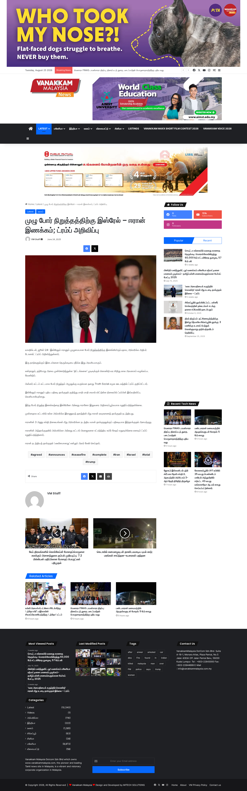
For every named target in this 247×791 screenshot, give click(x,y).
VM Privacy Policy (198, 785)
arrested (151, 652)
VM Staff (35, 239)
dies (130, 658)
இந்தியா (73, 128)
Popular (178, 240)
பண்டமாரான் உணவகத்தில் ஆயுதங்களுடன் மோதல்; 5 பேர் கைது (133, 610)
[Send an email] (42, 239)
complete (100, 454)
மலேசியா (58, 128)
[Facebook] (86, 248)
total (147, 454)
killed (130, 663)
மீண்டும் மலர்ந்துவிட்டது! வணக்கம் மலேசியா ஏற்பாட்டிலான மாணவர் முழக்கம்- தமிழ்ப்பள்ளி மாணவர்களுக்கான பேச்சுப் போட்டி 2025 (192, 274)
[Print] (108, 476)
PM (129, 669)
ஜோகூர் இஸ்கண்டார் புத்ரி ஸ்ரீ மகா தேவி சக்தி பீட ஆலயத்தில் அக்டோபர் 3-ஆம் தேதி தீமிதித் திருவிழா (177, 476)
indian (164, 658)
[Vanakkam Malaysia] (56, 87)
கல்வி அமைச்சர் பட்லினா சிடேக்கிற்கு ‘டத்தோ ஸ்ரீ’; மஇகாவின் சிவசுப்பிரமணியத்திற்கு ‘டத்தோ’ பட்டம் (43, 611)
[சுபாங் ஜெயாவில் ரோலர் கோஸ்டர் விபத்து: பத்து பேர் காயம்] (83, 672)
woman (131, 675)
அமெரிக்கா (32, 717)
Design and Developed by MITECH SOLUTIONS (120, 785)
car (161, 652)
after (130, 652)
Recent (207, 240)
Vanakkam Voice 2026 (217, 128)
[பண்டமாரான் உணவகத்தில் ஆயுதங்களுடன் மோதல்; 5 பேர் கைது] (136, 593)
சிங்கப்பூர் (31, 733)
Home (30, 204)
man (153, 663)
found (147, 658)
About (183, 785)
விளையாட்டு (102, 128)
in (155, 658)
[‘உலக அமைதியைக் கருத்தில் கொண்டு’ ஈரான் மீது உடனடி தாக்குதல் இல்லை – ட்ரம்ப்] (173, 291)
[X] (94, 248)
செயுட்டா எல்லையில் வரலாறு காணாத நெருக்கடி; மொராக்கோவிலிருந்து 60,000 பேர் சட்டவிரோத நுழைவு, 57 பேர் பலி (203, 256)
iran (117, 454)
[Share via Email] (100, 476)
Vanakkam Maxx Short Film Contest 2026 (171, 128)
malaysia (142, 663)
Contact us (215, 785)
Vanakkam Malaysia (82, 785)
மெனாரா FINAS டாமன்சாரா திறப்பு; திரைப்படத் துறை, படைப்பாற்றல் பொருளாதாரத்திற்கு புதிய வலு (87, 611)
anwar (140, 652)
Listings (133, 128)
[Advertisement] (193, 369)
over (161, 663)
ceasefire (79, 454)
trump (91, 461)
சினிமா (118, 128)
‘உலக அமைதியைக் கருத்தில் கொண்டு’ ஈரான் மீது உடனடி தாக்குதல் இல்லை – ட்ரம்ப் (203, 290)
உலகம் (87, 128)
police (138, 669)
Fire (138, 658)
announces (57, 454)
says (148, 669)
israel (132, 454)
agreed (37, 454)
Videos (30, 712)
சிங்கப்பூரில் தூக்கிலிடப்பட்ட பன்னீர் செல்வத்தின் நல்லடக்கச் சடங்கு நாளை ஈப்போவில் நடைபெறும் (201, 306)
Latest (42, 128)
